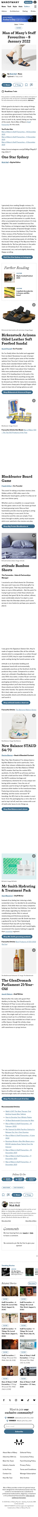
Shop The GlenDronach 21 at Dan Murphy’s (16, 1099)
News (4, 6)
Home (16, 24)
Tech (9, 6)
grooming (8, 931)
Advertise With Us (9, 1457)
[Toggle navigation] (35, 6)
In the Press (7, 1469)
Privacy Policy (25, 1465)
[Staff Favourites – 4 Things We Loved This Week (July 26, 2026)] (28, 1318)
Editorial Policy (25, 1452)
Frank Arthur (7, 486)
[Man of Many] (19, 1442)
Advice (4, 11)
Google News (20, 1179)
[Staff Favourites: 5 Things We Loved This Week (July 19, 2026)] (10, 1344)
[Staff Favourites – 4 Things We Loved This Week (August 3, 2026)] (10, 1318)
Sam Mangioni (7, 896)
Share (7, 85)
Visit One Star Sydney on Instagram (17, 257)
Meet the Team (8, 1461)
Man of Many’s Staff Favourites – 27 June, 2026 (28, 1384)
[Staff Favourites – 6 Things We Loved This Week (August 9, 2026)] (28, 1291)
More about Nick (6, 1221)
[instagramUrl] (16, 1400)
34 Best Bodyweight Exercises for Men (19, 1120)
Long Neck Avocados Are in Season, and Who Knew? (24, 293)
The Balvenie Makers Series (26, 710)
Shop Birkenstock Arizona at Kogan (17, 392)
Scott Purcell (7, 349)
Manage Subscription (28, 1473)
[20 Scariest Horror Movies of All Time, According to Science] (30, 1272)
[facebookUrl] (4, 1400)
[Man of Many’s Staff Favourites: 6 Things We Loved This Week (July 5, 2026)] (10, 1371)
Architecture (14, 11)
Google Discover (8, 1179)
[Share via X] (33, 59)
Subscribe (28, 2)
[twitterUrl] (10, 1400)
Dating (25, 11)
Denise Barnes (7, 755)
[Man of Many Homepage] (10, 2)
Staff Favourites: (9, 1357)
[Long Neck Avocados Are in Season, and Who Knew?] (9, 293)
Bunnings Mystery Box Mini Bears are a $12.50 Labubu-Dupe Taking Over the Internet (19, 1144)
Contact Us (7, 1473)
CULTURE (18, 28)
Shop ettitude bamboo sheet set (15, 703)
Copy (19, 85)
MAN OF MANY (6, 1187)
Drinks (33, 11)
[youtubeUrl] (22, 1400)
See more (32, 1283)
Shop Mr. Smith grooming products (17, 937)
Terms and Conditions (28, 1469)
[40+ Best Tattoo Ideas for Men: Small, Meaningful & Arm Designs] (6, 1272)
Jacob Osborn (7, 994)
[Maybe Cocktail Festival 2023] (9, 278)
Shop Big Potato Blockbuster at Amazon (15, 526)
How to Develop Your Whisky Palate (18, 1117)
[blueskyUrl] (34, 1400)
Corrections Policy (27, 1457)
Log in (25, 1233)
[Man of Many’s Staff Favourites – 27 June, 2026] (28, 1371)
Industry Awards (9, 1465)
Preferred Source (32, 1179)
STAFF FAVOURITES (18, 1187)
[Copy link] (33, 68)
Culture (27, 6)
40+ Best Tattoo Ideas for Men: (17, 1273)
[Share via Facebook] (33, 55)
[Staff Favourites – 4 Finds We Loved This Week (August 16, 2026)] (10, 1291)
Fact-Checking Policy (28, 1461)
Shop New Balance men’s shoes (15, 809)
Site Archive (24, 1478)
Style (15, 6)
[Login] (35, 2)
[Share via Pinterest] (33, 63)
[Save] (26, 84)
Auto (20, 6)
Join (31, 1233)
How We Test (7, 1478)
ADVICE (13, 1269)
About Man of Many (30, 1221)
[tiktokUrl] (28, 1400)
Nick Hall (13, 74)
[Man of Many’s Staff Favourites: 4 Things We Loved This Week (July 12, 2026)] (28, 1344)
